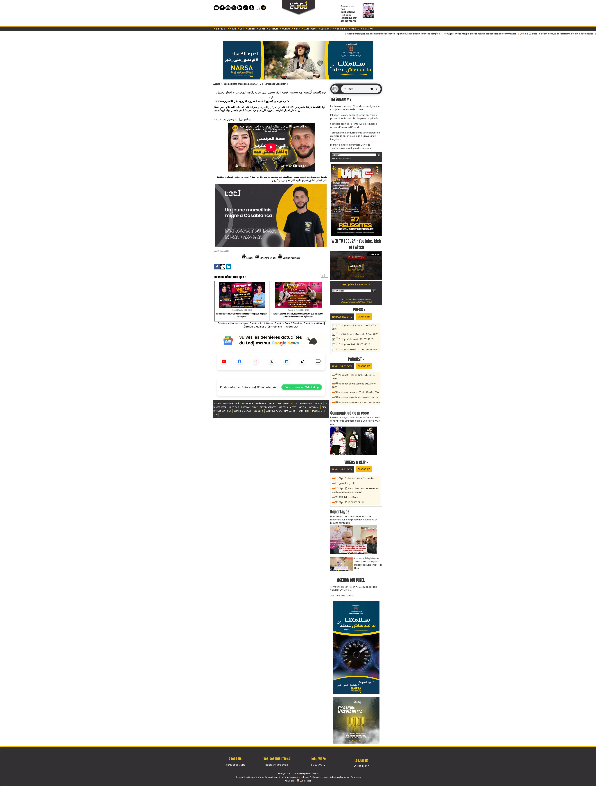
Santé (261, 28)
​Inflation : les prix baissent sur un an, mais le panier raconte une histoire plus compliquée (354, 116)
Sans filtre (304, 411)
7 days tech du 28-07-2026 (354, 344)
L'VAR (279, 403)
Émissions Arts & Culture (261, 323)
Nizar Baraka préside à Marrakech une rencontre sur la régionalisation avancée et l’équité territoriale (353, 519)
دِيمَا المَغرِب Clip (347, 483)
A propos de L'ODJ (235, 764)
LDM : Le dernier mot (303, 403)
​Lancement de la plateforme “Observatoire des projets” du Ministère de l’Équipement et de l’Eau (368, 563)
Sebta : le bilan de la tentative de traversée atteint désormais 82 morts (353, 125)
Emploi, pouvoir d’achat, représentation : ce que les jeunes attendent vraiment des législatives (298, 315)
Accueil (216, 84)
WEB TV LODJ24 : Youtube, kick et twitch (356, 244)
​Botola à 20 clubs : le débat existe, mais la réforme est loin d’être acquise (511, 33)
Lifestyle (273, 28)
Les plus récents (342, 316)
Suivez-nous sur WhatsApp (301, 387)
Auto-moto (310, 28)
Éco (241, 28)
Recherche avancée (341, 158)
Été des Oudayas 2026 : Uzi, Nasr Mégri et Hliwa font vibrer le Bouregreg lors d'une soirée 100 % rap (355, 421)
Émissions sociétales (314, 323)
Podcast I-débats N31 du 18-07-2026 (359, 402)
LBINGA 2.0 (287, 403)
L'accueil (221, 28)
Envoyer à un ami (267, 258)
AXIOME (217, 403)
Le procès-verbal (274, 411)
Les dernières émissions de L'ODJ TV (242, 84)
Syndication (306, 780)
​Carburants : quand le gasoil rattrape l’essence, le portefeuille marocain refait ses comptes (348, 33)
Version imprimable (291, 258)
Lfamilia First (290, 411)
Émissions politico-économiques (233, 323)
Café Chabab (314, 407)
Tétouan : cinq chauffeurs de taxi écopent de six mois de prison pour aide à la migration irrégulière (355, 136)
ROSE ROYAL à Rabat (343, 595)
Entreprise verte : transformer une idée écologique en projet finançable (241, 315)
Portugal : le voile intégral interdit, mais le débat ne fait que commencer (434, 33)
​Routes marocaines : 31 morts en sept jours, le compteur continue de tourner (355, 108)
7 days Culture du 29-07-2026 (356, 339)
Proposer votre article (276, 764)
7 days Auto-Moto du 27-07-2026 (358, 349)
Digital (251, 28)
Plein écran (374, 254)
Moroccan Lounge (249, 407)
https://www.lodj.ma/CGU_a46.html (356, 302)
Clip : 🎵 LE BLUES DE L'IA (351, 502)
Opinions (325, 28)
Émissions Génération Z (276, 84)
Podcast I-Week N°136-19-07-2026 (358, 397)
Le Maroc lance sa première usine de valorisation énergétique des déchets (350, 146)
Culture (286, 28)
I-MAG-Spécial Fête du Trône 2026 (358, 334)
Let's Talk (234, 407)
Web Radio (340, 28)
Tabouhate (317, 411)
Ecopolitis (259, 411)
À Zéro (293, 407)
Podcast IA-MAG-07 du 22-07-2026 (359, 392)
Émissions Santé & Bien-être (288, 323)
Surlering (283, 407)
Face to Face (247, 403)
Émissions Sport (275, 326)
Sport (297, 28)
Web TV (354, 28)
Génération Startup (265, 403)
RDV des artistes (268, 407)
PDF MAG (368, 28)
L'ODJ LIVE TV (318, 764)
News (232, 28)
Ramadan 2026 (291, 326)
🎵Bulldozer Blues (349, 497)
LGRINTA (319, 403)
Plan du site (290, 780)
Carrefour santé (231, 403)
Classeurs (364, 316)
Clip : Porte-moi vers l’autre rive (357, 478)
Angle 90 (303, 407)
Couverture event (243, 411)
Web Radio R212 (361, 766)
